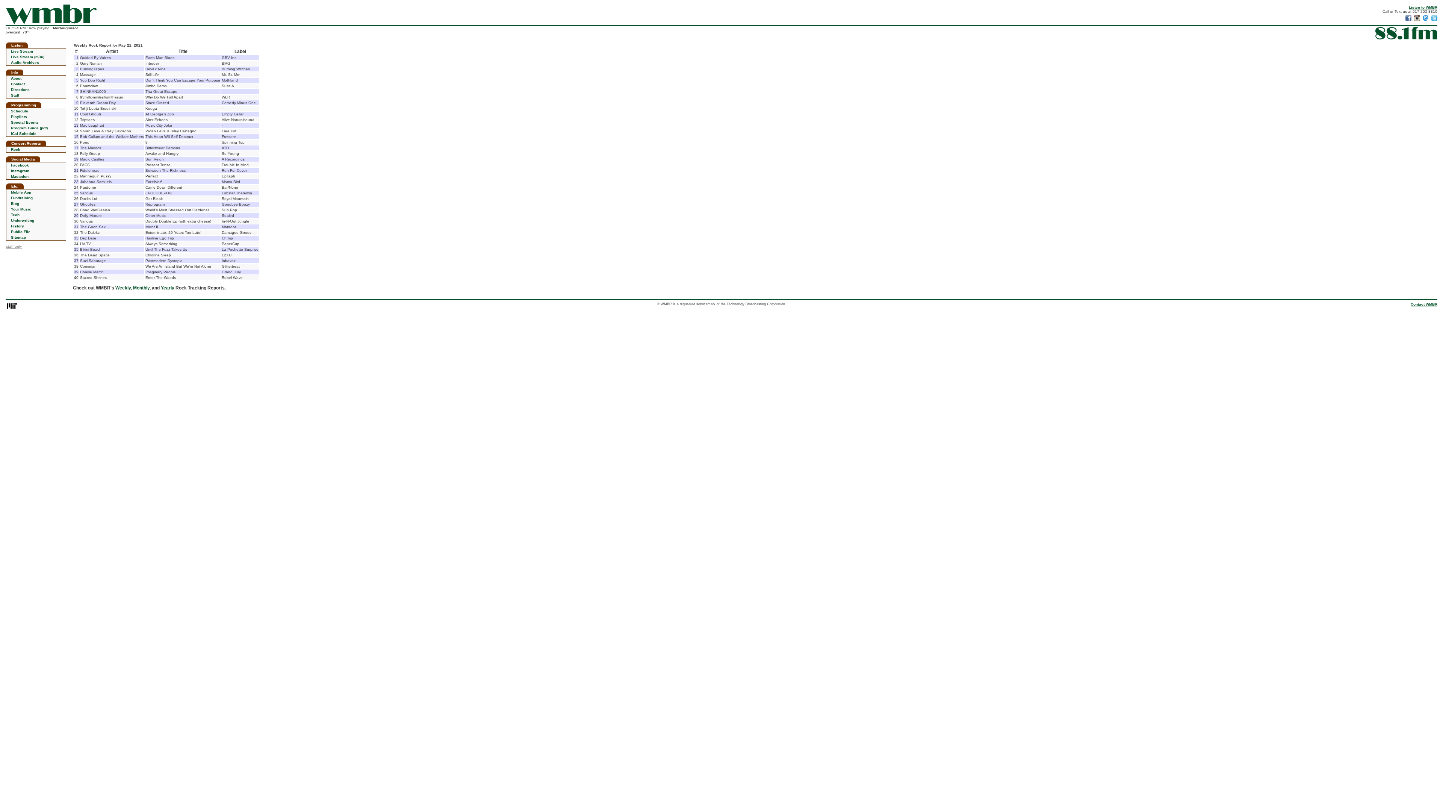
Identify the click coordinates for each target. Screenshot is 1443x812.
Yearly (167, 288)
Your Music (21, 209)
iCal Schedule (23, 134)
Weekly (123, 288)
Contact (18, 84)
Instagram (20, 171)
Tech (15, 215)
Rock (15, 149)
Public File (20, 232)
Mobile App (21, 192)
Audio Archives (25, 63)
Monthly (141, 288)
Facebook (20, 165)
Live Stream (22, 51)
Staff (15, 95)
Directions (20, 90)
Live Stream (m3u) (27, 57)
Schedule (19, 111)
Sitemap (18, 237)
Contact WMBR (1424, 304)
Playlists (19, 117)
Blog (15, 203)
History (17, 226)
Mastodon (20, 176)
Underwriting (22, 220)
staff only (14, 246)
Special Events (25, 122)
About (16, 78)
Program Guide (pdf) (29, 128)
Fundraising (22, 198)
